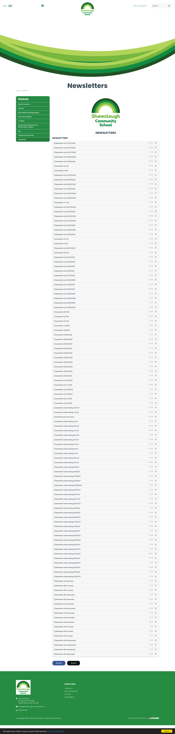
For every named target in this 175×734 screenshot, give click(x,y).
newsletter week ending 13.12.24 (67, 431)
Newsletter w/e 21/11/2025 (64, 271)
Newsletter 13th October (64, 631)
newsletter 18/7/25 (62, 312)
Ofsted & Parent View (26, 135)
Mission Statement (71, 691)
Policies (21, 108)
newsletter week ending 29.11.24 (67, 440)
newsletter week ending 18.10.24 (67, 463)
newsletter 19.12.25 (62, 253)
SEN (19, 131)
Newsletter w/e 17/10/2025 (65, 285)
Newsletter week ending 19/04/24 (67, 545)
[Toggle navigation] (10, 6)
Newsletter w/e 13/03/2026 (65, 212)
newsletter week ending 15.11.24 (66, 449)
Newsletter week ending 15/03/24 (67, 558)
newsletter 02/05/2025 (63, 358)
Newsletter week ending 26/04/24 (68, 540)
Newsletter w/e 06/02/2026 (65, 230)
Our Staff (68, 694)
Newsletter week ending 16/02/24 (67, 572)
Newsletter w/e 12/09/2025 (65, 307)
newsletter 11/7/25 (62, 317)
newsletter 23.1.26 (62, 239)
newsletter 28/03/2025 (63, 371)
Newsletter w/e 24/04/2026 (65, 193)
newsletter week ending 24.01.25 (67, 408)
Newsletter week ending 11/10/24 (67, 467)
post (74, 663)
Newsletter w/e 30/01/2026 (65, 234)
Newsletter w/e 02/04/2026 (65, 198)
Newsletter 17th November (65, 613)
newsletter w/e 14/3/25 (64, 380)
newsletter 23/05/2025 (63, 344)
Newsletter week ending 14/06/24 (67, 513)
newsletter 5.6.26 (61, 171)
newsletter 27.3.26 (62, 203)
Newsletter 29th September (65, 640)
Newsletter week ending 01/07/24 (67, 499)
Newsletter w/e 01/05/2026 (65, 189)
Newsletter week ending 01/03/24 (67, 567)
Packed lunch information (64, 417)
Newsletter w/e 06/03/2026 (65, 216)
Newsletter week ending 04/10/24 (67, 472)
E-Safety (21, 121)
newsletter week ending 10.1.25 (66, 421)
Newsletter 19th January (64, 590)
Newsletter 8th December (64, 599)
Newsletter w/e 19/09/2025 (65, 303)
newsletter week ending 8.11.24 (66, 453)
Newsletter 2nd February (64, 581)
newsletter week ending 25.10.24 (67, 458)
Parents (25, 91)
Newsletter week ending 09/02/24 (67, 577)
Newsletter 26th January (64, 586)
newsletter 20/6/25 (62, 330)
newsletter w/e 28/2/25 (64, 390)
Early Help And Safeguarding (28, 113)
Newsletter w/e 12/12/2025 (65, 257)
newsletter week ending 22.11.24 (67, 444)
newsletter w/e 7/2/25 (63, 399)
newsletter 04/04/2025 (64, 367)
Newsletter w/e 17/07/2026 (65, 143)
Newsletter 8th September (65, 654)
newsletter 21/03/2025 (63, 376)
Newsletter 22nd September (65, 645)
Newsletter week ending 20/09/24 (67, 481)
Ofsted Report (70, 697)
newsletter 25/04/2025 (64, 362)
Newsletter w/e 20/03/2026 (65, 207)
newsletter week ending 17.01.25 (67, 412)
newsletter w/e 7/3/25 (63, 385)
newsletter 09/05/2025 (63, 353)
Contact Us (69, 688)
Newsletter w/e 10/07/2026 (65, 148)
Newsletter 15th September (65, 650)
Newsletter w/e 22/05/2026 (65, 175)
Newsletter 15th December (65, 595)
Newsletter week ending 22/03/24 (67, 554)
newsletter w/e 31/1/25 (63, 403)
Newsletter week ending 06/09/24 (67, 490)
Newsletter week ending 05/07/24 (67, 504)
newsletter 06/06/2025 (63, 339)
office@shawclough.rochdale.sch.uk (31, 707)
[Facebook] (43, 5)
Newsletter (22, 139)
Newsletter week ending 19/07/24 (67, 494)
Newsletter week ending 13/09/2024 (68, 485)
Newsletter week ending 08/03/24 (67, 563)
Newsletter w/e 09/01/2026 (65, 248)
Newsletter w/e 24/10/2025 (65, 280)
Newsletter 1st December (64, 604)
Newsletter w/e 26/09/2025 (65, 298)
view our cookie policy (56, 731)
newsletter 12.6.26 (62, 166)
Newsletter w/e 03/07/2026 (65, 152)
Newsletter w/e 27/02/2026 (65, 221)
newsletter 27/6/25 (62, 326)
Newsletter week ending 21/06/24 (67, 508)
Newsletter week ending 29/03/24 (67, 549)
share (59, 663)
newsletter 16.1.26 (61, 244)
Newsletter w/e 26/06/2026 (65, 157)
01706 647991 (22, 710)
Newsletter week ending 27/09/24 (67, 476)
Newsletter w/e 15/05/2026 (65, 180)
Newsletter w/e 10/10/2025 (65, 289)
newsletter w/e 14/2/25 (64, 394)
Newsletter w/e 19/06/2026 (65, 161)
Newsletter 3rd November (64, 622)
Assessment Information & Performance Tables (28, 126)
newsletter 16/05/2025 (63, 348)
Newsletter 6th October (64, 636)
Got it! (167, 731)
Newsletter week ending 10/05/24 (67, 531)
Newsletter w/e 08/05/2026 (65, 184)
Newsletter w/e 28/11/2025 (65, 266)
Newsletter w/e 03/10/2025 (65, 294)
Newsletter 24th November (65, 608)
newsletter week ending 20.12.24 (67, 426)
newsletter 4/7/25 (62, 321)
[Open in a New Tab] (156, 143)
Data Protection (24, 104)
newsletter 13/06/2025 (63, 335)
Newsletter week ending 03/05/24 (67, 535)
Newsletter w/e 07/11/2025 (65, 275)
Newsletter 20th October (64, 627)
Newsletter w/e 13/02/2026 (65, 225)
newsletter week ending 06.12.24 (67, 435)
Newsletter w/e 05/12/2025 (65, 262)
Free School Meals (24, 117)
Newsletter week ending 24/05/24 (68, 522)
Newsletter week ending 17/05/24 (67, 526)
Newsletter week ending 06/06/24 (67, 517)
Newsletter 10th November (65, 618)
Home (18, 91)
